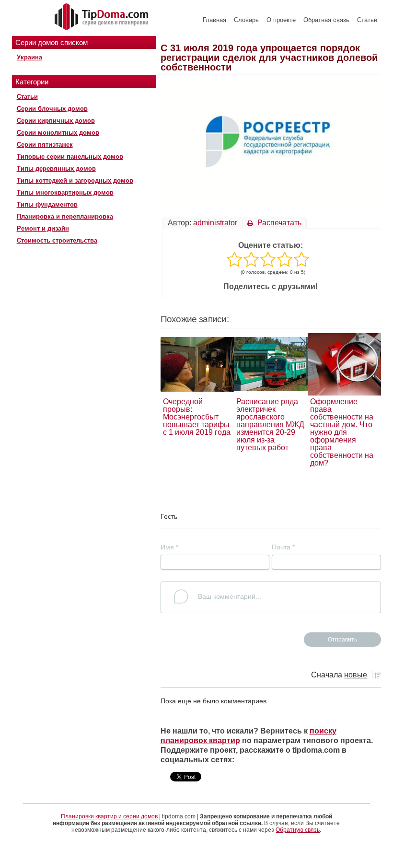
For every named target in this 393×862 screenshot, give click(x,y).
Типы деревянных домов (56, 168)
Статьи (367, 19)
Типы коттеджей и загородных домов (75, 180)
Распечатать (278, 223)
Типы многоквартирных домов (65, 192)
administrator (215, 223)
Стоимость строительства (57, 240)
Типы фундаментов (47, 204)
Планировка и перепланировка (65, 216)
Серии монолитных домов (58, 132)
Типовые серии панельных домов (70, 156)
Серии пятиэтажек (45, 144)
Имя (169, 547)
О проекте (281, 19)
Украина (29, 57)
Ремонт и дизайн (43, 228)
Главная (214, 19)
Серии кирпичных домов (56, 120)
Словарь (246, 19)
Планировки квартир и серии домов (109, 816)
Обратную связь (298, 830)
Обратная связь (326, 19)
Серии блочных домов (52, 108)
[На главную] (102, 17)
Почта (283, 547)
